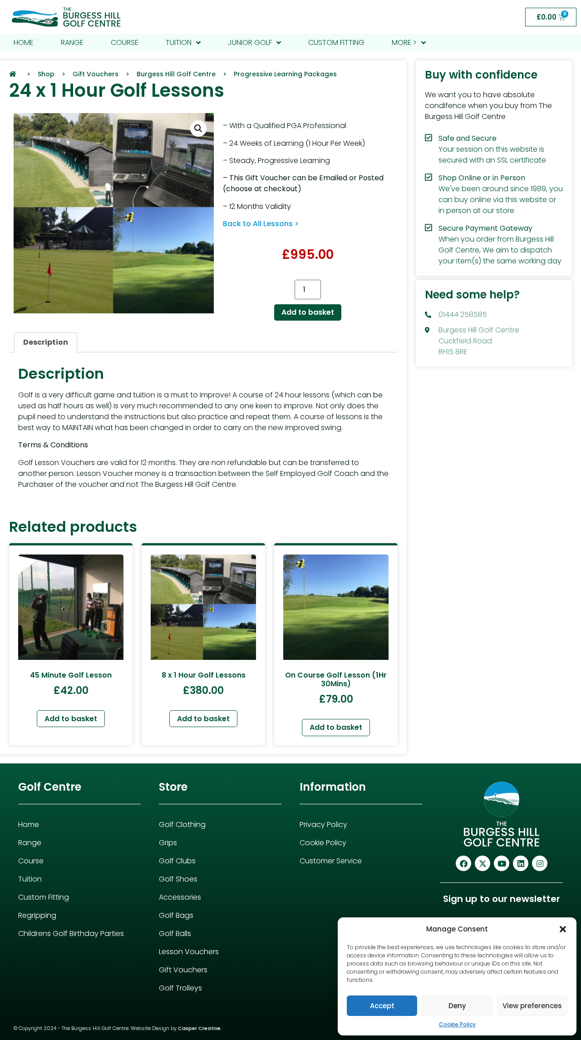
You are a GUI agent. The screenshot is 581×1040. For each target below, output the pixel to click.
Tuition (30, 879)
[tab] (45, 342)
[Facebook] (463, 863)
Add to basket (307, 312)
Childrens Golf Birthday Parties (71, 933)
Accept (382, 1005)
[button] (562, 929)
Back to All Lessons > (261, 223)
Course (31, 861)
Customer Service (331, 861)
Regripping (37, 915)
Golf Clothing (182, 824)
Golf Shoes (178, 879)
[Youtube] (501, 863)
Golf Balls (175, 933)
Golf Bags (176, 915)
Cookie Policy (457, 1024)
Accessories (180, 897)
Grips (168, 842)
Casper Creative (199, 1028)
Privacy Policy (323, 824)
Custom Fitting (43, 897)
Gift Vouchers (183, 970)
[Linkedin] (520, 863)
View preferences (532, 1005)
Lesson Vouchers (189, 951)
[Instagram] (539, 863)
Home (28, 824)
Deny (457, 1005)
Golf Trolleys (180, 988)
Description (45, 342)
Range (29, 842)
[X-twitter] (482, 863)
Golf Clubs (177, 861)
